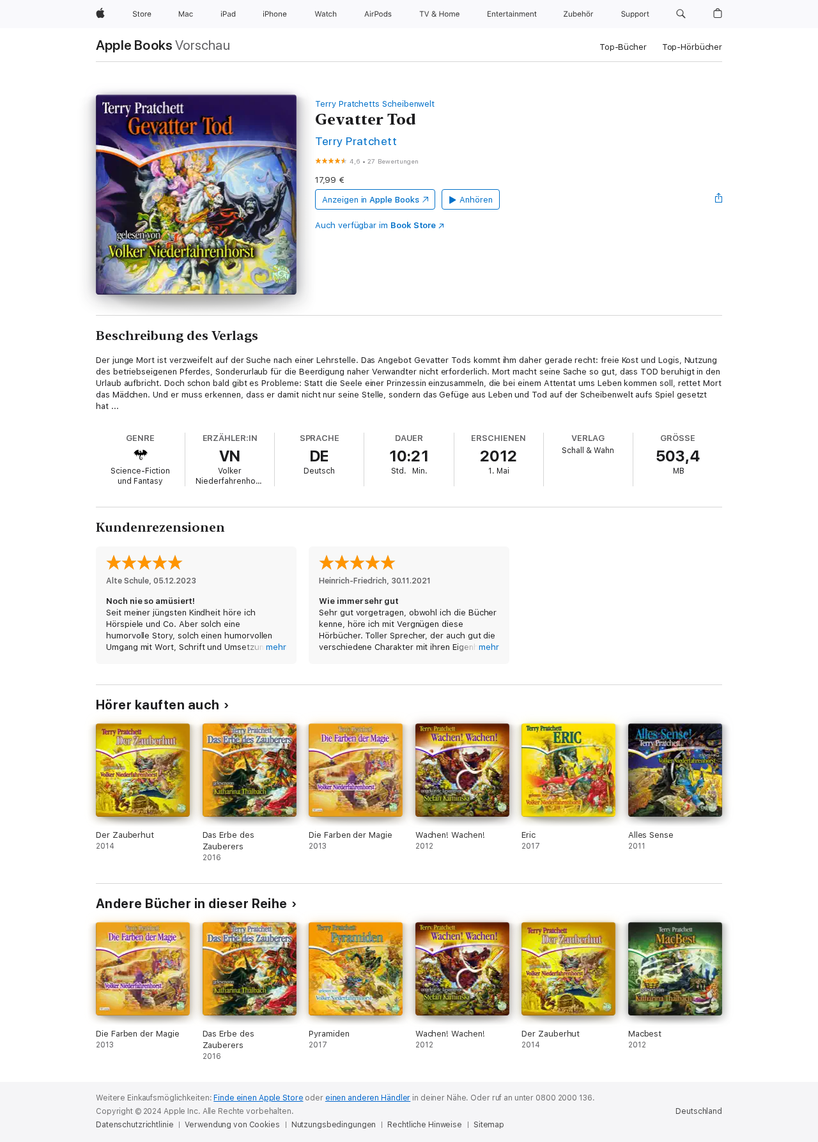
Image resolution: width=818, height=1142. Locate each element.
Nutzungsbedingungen (333, 1124)
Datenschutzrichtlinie (134, 1124)
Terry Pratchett (356, 141)
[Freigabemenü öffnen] (719, 199)
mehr (276, 647)
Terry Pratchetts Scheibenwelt (375, 104)
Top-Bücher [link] (623, 47)
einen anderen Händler (367, 1097)
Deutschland (698, 1111)
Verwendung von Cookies (232, 1124)
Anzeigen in (370, 199)
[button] (681, 14)
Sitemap (489, 1124)
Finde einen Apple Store (258, 1097)
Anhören (476, 199)
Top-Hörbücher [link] (692, 47)
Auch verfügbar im (375, 225)
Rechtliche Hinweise (424, 1124)
